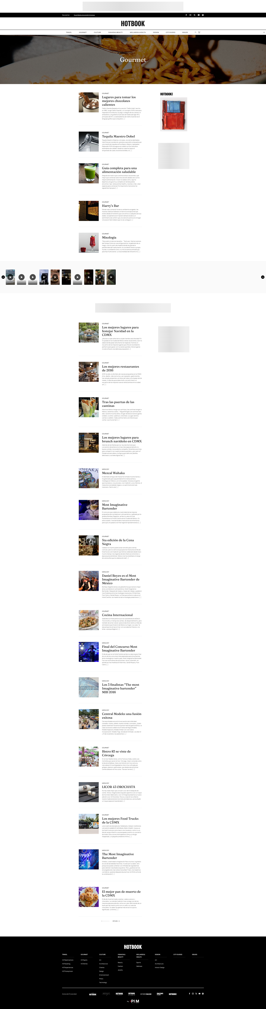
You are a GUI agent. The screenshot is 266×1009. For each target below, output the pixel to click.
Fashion (120, 992)
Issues (185, 32)
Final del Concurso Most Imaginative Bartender (119, 674)
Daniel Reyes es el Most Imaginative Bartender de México (120, 605)
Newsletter (66, 15)
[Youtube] (199, 15)
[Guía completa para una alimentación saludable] (89, 173)
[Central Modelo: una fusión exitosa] (89, 745)
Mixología (109, 237)
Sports (138, 988)
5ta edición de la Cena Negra (118, 568)
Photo (101, 1005)
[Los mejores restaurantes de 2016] (89, 398)
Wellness (139, 992)
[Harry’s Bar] (89, 211)
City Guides (170, 32)
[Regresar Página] (105, 947)
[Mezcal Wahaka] (89, 504)
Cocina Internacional (117, 641)
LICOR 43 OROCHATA (118, 813)
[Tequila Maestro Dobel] (89, 142)
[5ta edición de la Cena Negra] (89, 571)
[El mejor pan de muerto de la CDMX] (89, 923)
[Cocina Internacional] (89, 646)
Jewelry (120, 996)
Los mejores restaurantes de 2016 (120, 394)
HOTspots (84, 986)
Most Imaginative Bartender (114, 532)
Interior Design (159, 993)
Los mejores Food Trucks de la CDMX (120, 846)
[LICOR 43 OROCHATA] (89, 818)
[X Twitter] (194, 15)
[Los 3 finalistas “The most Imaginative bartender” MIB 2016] (89, 713)
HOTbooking (66, 990)
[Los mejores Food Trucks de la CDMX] (89, 850)
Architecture (103, 990)
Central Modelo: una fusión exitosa (121, 742)
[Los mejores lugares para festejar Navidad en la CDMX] (89, 359)
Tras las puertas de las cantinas (118, 430)
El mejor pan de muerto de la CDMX (121, 919)
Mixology (105, 495)
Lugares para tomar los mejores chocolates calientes (119, 101)
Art (100, 986)
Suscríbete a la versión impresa (84, 15)
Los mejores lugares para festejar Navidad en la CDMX (120, 357)
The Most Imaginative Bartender (118, 882)
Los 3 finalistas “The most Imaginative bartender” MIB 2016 (120, 714)
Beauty (120, 988)
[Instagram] (190, 15)
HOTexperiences (67, 993)
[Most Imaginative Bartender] (89, 536)
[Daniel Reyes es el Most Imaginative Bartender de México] (89, 607)
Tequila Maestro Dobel (118, 136)
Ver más (115, 947)
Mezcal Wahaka (113, 499)
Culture (97, 32)
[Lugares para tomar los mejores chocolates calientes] (89, 102)
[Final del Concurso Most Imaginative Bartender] (89, 678)
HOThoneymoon (67, 997)
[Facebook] (186, 15)
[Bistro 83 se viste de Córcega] (89, 783)
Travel (69, 32)
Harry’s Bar (110, 206)
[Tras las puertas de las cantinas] (89, 433)
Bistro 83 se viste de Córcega (116, 779)
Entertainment (104, 1001)
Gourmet (83, 32)
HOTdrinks (84, 990)
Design (156, 32)
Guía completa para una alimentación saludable (119, 170)
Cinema (101, 993)
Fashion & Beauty (115, 32)
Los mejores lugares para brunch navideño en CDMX (122, 465)
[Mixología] (89, 243)
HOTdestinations (67, 986)
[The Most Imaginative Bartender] (89, 885)
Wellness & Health (138, 32)
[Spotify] (203, 15)
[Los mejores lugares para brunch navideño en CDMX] (89, 469)
